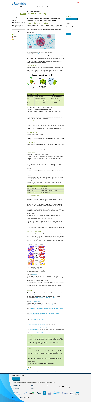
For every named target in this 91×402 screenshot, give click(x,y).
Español (14, 39)
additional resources (33, 329)
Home (13, 6)
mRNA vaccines (44, 326)
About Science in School (16, 385)
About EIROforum (15, 386)
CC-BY (28, 369)
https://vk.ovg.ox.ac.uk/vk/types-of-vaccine (37, 294)
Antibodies (18, 25)
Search (74, 2)
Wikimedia (34, 274)
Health (19, 22)
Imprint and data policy (16, 388)
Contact (65, 2)
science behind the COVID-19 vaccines (56, 326)
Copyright (32, 385)
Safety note (33, 386)
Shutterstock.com (38, 53)
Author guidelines (50, 6)
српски (14, 37)
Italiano (14, 34)
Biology (16, 22)
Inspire (26, 6)
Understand (30, 6)
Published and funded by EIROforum (17, 397)
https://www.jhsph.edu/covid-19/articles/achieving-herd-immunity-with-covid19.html (45, 304)
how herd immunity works (45, 327)
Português (15, 36)
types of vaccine (58, 91)
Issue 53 (38, 11)
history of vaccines (37, 321)
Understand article (23, 14)
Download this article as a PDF (71, 18)
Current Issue (17, 6)
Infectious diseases (18, 26)
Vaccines (13, 28)
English (14, 33)
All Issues (22, 6)
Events (37, 6)
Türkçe (14, 41)
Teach (34, 6)
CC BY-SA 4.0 (38, 274)
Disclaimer (32, 388)
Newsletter (70, 2)
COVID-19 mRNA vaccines (42, 332)
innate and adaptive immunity (39, 319)
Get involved (44, 6)
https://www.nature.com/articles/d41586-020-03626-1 (46, 297)
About (40, 6)
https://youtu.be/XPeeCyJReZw (35, 301)
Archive (47, 385)
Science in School (30, 11)
